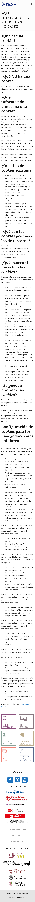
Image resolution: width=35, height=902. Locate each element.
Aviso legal (11, 897)
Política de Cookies (22, 897)
